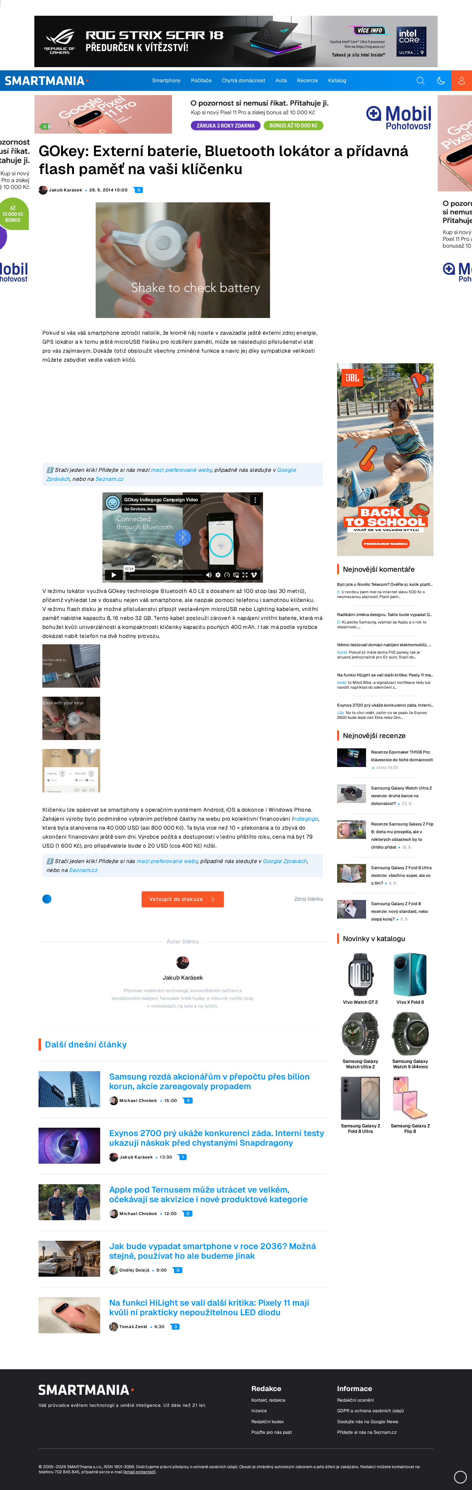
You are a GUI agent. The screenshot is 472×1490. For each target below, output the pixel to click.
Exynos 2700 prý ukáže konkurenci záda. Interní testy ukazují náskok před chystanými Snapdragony (216, 1138)
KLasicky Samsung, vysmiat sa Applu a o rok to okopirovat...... (381, 625)
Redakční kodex (267, 1421)
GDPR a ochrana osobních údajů (370, 1411)
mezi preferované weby (181, 469)
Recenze (307, 80)
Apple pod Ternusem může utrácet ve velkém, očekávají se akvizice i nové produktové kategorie (208, 1194)
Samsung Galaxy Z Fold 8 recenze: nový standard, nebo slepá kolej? (399, 911)
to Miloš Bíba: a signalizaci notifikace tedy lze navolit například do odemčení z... (383, 685)
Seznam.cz (109, 478)
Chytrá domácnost (243, 80)
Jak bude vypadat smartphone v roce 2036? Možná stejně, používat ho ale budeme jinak (212, 1251)
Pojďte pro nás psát (271, 1432)
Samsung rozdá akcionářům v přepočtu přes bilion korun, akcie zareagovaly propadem (209, 1081)
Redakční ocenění (355, 1400)
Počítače (201, 80)
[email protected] (139, 1472)
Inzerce (259, 1411)
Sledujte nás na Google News (367, 1421)
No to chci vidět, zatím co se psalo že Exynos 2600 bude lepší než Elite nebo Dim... (382, 715)
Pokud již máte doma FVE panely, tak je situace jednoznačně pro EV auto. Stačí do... (378, 655)
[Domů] (46, 80)
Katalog (337, 80)
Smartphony (166, 80)
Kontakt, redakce (268, 1400)
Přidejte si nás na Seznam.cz (367, 1432)
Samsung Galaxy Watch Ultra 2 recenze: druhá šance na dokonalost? (401, 795)
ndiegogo (305, 818)
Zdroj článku (308, 898)
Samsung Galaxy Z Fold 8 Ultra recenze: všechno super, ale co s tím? (401, 875)
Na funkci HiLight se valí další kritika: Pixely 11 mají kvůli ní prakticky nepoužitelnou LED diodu (209, 1307)
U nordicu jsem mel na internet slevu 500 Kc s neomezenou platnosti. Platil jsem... (381, 594)
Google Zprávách (285, 861)
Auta (281, 80)
